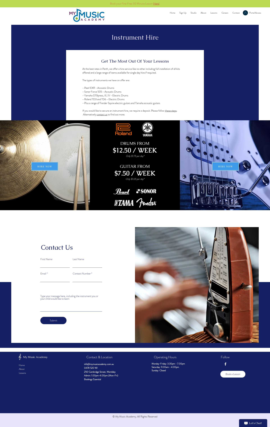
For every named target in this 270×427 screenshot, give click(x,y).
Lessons (22, 373)
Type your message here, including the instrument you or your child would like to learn (69, 297)
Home (22, 365)
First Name (46, 259)
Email (43, 273)
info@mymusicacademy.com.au (99, 364)
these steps (171, 111)
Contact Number (82, 273)
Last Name (78, 259)
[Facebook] (225, 364)
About (22, 369)
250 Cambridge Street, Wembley (100, 371)
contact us (102, 114)
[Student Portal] (245, 13)
